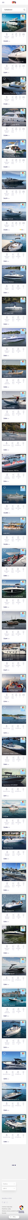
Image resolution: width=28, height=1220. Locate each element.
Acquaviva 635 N (8, 879)
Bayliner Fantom (8, 282)
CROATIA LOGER (9, 628)
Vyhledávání (8, 10)
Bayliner (5, 345)
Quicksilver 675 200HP (10, 785)
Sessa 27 (6, 1068)
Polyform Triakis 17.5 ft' (10, 753)
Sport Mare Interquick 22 (11, 1099)
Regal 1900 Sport (8, 974)
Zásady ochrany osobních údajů (10, 1211)
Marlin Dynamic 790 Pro (11, 470)
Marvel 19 (6, 722)
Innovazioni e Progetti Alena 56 (13, 62)
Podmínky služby (6, 1209)
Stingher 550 (7, 376)
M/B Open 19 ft (8, 313)
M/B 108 (6, 502)
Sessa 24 (6, 1131)
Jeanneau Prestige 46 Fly (11, 93)
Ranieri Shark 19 (8, 911)
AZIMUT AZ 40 (8, 219)
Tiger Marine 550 (8, 407)
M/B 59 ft (6, 533)
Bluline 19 (6, 1036)
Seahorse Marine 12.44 (10, 690)
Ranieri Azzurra (8, 848)
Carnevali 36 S (8, 659)
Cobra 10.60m (7, 565)
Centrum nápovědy (7, 1206)
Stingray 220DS (8, 942)
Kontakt (4, 1213)
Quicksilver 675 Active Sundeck (13, 596)
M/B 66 (5, 816)
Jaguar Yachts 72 (8, 187)
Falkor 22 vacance (9, 1005)
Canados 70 (7, 30)
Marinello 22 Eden (9, 439)
